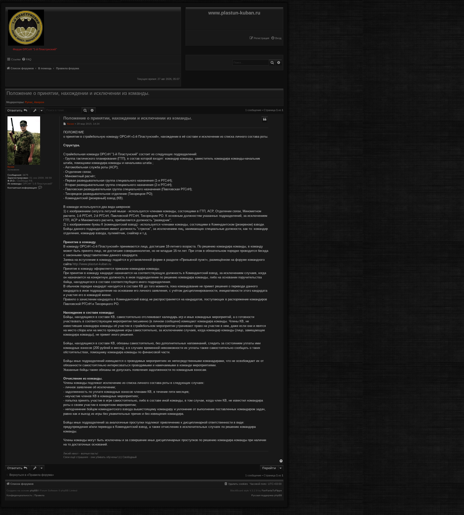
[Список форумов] (25, 26)
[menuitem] (276, 38)
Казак (10, 166)
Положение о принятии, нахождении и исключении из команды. (78, 93)
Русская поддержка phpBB (266, 495)
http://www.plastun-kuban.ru (91, 264)
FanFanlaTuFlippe (272, 490)
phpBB (34, 490)
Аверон (39, 102)
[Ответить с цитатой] (264, 119)
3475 (25, 175)
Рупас (29, 102)
